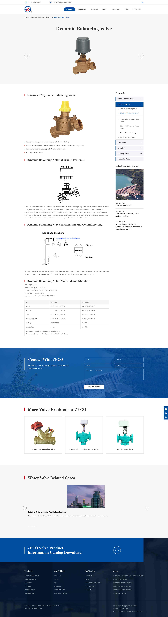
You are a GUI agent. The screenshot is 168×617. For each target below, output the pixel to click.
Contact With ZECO (45, 359)
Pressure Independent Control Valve (130, 120)
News (126, 9)
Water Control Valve (125, 99)
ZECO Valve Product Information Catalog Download (55, 550)
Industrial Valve (124, 159)
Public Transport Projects (122, 586)
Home (26, 17)
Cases (104, 9)
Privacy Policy (37, 608)
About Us (94, 9)
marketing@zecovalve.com (62, 2)
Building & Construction (93, 583)
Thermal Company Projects (122, 583)
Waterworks (89, 576)
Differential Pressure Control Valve (129, 127)
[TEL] (166, 413)
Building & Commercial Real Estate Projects (128, 576)
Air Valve (121, 148)
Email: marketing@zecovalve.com (125, 606)
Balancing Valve (44, 17)
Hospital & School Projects (122, 590)
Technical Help (59, 590)
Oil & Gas (88, 590)
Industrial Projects (119, 593)
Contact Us (137, 9)
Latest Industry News (126, 166)
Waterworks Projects (120, 579)
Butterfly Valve (123, 153)
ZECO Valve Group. (39, 605)
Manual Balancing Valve (128, 109)
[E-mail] (166, 408)
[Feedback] (166, 417)
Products (69, 9)
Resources (115, 9)
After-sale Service (60, 593)
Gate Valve (122, 142)
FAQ (55, 583)
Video (56, 579)
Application (82, 9)
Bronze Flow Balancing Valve (130, 133)
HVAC (87, 579)
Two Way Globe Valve (127, 137)
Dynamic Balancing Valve (61, 17)
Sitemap (27, 608)
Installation (58, 586)
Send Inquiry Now (94, 387)
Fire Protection (90, 586)
